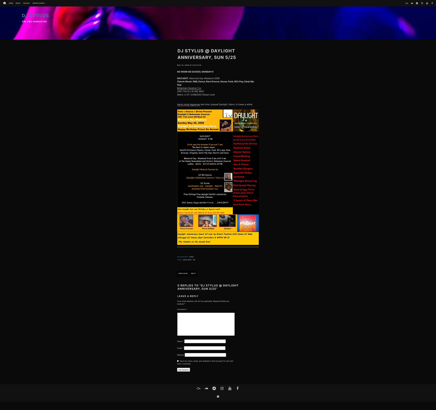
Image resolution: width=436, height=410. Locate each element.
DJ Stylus (35, 15)
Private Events (39, 3)
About (18, 3)
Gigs (192, 257)
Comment (182, 309)
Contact (26, 3)
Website (180, 355)
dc (194, 260)
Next (193, 273)
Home (11, 3)
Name (180, 341)
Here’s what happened (188, 104)
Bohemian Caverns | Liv (189, 88)
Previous (183, 273)
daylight (187, 260)
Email (180, 348)
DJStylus (197, 65)
